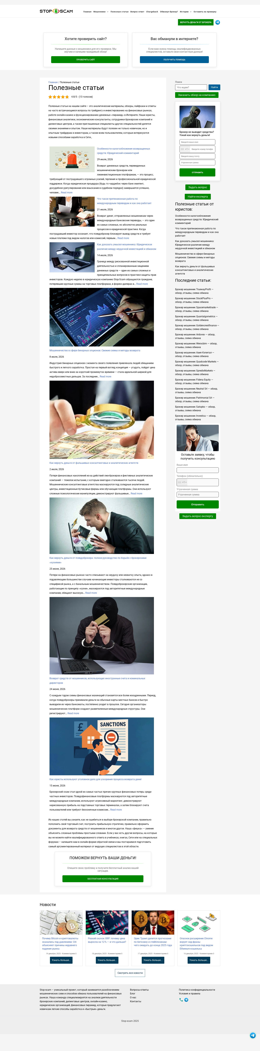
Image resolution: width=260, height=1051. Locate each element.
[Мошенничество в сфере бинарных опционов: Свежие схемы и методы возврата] (102, 317)
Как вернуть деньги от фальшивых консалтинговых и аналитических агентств (94, 463)
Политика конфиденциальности (197, 989)
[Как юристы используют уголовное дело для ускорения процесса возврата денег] (102, 746)
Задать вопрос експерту (197, 516)
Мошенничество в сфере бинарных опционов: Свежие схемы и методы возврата (95, 350)
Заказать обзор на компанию (196, 95)
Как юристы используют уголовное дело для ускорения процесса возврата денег (96, 779)
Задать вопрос (197, 187)
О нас (133, 997)
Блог (132, 993)
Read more (66, 192)
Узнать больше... (61, 960)
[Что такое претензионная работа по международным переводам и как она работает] (72, 212)
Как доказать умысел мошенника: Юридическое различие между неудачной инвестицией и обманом (195, 245)
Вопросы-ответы (139, 989)
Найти (214, 87)
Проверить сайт (85, 59)
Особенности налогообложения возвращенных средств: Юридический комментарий (196, 219)
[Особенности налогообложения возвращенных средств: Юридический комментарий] (72, 159)
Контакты (135, 1001)
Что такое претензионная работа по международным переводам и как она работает (197, 232)
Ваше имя (182, 464)
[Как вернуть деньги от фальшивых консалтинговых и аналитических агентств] (102, 420)
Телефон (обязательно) (190, 479)
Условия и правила (189, 993)
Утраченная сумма (187, 489)
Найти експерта (198, 196)
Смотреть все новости (130, 972)
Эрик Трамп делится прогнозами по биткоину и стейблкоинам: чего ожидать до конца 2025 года (153, 942)
